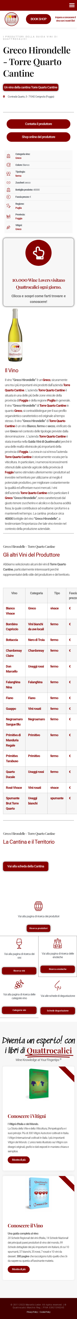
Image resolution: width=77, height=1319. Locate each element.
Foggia (18, 218)
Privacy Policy (32, 1312)
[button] (72, 5)
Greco (18, 158)
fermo (18, 175)
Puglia (18, 207)
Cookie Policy (45, 1312)
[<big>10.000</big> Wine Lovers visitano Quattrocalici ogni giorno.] (38, 253)
